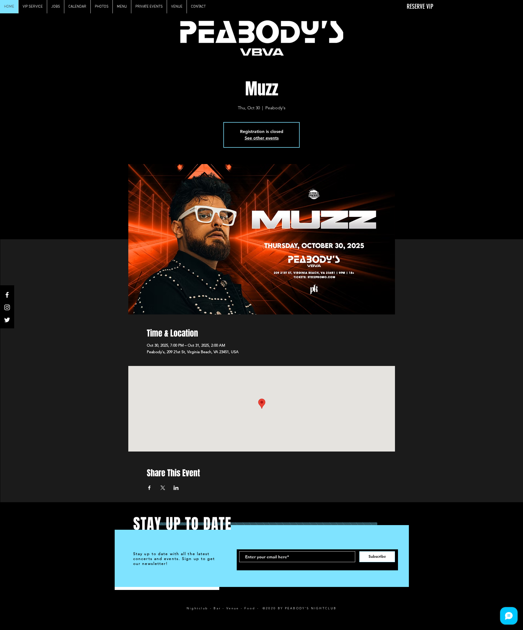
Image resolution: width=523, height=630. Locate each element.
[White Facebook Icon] (7, 295)
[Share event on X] (162, 488)
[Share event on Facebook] (149, 488)
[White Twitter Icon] (7, 320)
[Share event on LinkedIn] (176, 488)
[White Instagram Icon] (7, 307)
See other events (262, 138)
